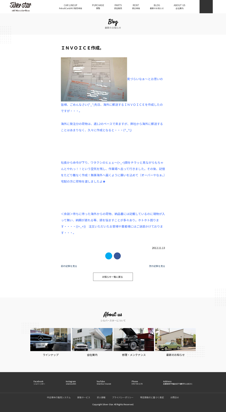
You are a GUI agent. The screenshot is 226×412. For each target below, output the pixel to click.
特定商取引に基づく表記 (152, 397)
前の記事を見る (69, 266)
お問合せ (174, 397)
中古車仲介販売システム (59, 397)
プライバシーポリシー (123, 397)
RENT (136, 6)
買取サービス (83, 397)
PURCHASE (98, 6)
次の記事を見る (157, 266)
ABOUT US (179, 6)
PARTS (118, 6)
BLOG (157, 6)
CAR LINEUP (70, 6)
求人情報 (101, 397)
